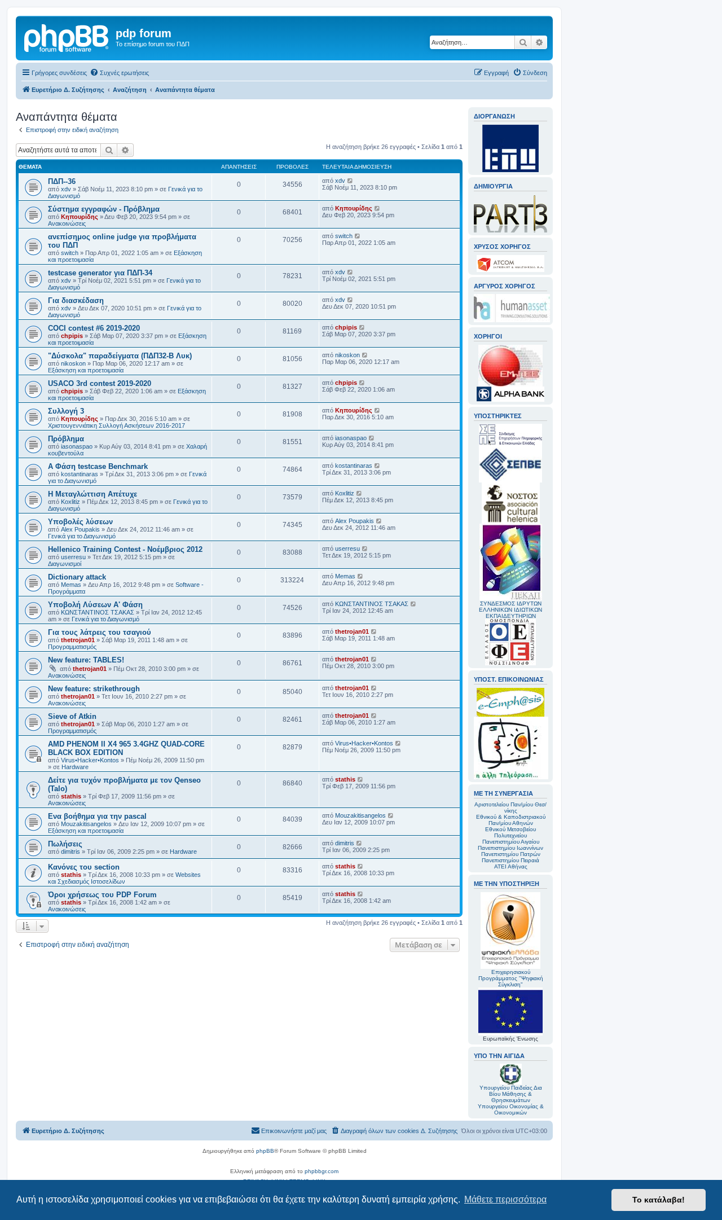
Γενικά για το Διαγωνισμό (82, 536)
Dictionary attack (77, 577)
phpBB (265, 1151)
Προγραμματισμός (72, 646)
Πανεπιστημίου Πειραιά (510, 860)
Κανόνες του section (84, 867)
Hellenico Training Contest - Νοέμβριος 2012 (125, 549)
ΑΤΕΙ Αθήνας (510, 866)
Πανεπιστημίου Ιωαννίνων (510, 848)
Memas (71, 584)
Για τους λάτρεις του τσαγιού (99, 632)
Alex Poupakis (80, 529)
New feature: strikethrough (94, 688)
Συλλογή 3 (66, 411)
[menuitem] (119, 73)
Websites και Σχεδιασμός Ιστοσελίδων (124, 878)
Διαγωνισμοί (64, 563)
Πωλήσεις (65, 844)
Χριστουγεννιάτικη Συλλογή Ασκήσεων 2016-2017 (116, 425)
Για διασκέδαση (76, 300)
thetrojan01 (78, 640)
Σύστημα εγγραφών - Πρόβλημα (104, 209)
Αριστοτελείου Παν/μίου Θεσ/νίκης (510, 807)
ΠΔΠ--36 (62, 181)
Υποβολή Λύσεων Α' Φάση (95, 604)
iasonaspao (77, 446)
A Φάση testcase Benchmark (98, 466)
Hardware (75, 766)
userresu (73, 557)
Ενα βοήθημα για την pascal (97, 816)
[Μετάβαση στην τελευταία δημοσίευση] (350, 180)
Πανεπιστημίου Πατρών (510, 854)
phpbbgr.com (321, 1171)
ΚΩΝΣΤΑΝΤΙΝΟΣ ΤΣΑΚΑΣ (97, 612)
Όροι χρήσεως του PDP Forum (102, 894)
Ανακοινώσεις (67, 223)
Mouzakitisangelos (86, 823)
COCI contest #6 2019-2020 (94, 328)
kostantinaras (79, 474)
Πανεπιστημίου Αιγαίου (510, 842)
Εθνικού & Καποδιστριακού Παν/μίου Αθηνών (510, 820)
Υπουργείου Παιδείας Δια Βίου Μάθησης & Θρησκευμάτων (510, 1094)
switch (69, 252)
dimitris (70, 851)
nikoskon (73, 363)
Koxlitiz (70, 501)
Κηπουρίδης (79, 216)
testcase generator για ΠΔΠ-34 (100, 273)
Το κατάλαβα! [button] (658, 1199)
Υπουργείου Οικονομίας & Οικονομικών (511, 1109)
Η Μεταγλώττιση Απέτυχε (92, 494)
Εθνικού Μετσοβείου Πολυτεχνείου (510, 832)
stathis (71, 796)
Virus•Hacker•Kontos (90, 760)
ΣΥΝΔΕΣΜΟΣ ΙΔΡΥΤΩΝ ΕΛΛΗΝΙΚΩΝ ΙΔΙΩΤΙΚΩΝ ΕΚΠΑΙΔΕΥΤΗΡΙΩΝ (510, 609)
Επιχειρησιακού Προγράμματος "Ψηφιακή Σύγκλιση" (510, 978)
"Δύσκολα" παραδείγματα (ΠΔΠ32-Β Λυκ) (120, 356)
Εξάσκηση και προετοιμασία (86, 370)
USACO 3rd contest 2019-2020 (99, 383)
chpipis (72, 335)
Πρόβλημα (66, 439)
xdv (66, 189)
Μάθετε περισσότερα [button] (505, 1199)
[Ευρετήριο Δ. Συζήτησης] (67, 37)
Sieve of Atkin (72, 716)
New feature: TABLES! (86, 660)
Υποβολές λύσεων (80, 521)
